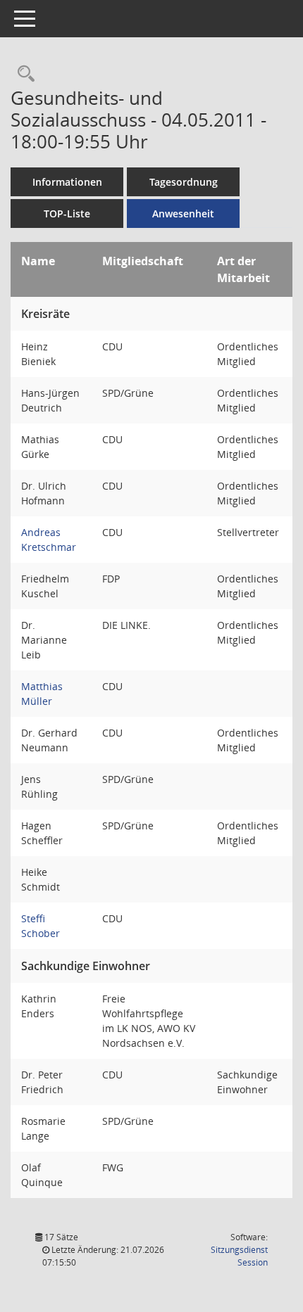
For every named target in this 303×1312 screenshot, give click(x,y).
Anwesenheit (183, 213)
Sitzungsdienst (239, 1256)
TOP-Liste (67, 213)
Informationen (67, 182)
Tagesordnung (183, 182)
